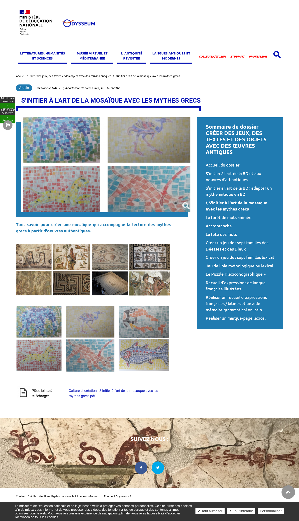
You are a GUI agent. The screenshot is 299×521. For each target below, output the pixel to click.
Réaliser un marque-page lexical (236, 318)
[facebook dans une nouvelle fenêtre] (141, 467)
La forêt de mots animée (229, 217)
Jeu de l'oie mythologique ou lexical (239, 265)
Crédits (32, 496)
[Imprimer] (7, 125)
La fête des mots (221, 234)
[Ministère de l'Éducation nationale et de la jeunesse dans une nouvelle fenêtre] (38, 23)
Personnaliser (270, 511)
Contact (21, 496)
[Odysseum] (78, 23)
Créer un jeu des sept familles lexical (240, 257)
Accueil (20, 76)
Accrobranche (219, 225)
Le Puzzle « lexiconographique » (236, 274)
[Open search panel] (277, 54)
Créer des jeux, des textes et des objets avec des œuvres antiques (70, 76)
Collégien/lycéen (212, 56)
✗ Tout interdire (241, 511)
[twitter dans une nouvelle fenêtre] (158, 467)
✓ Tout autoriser (210, 511)
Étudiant (237, 56)
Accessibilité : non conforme (79, 496)
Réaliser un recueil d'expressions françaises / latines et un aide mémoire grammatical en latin (236, 303)
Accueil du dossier (222, 165)
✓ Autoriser (7, 107)
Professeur (258, 56)
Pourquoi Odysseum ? (117, 496)
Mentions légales (49, 496)
